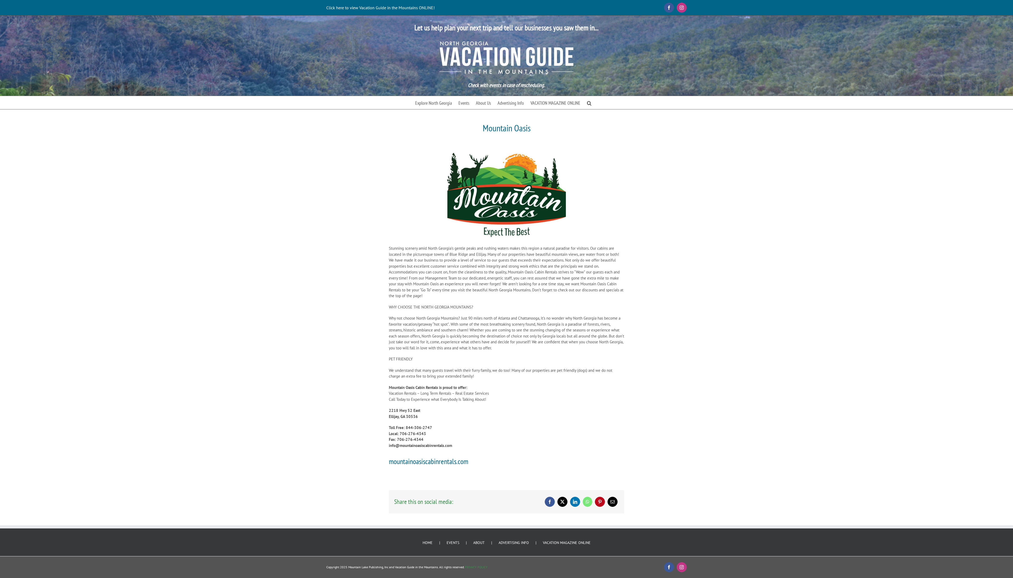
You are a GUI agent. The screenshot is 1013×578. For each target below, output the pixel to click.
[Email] (612, 501)
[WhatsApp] (587, 501)
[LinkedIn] (575, 501)
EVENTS (453, 542)
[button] (589, 102)
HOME (428, 542)
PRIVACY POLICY (476, 567)
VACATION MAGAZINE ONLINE (567, 542)
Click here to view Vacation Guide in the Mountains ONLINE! (380, 7)
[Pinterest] (600, 501)
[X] (562, 501)
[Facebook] (549, 501)
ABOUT (479, 542)
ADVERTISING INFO (514, 542)
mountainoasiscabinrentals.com (428, 461)
